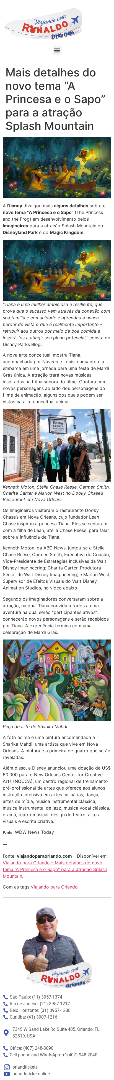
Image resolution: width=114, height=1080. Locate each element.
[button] (57, 50)
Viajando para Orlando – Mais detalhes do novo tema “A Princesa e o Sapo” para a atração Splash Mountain (55, 869)
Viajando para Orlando (54, 887)
